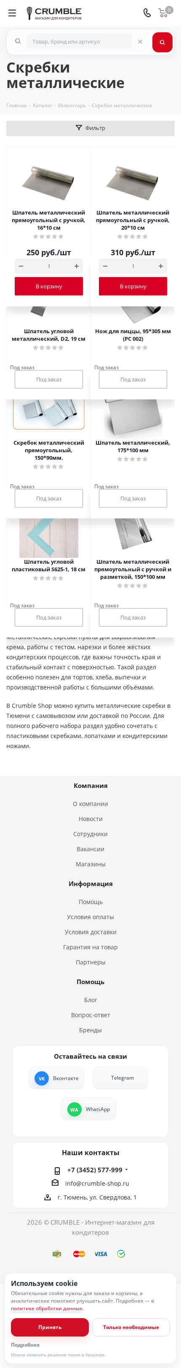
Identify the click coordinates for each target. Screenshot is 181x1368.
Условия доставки (91, 932)
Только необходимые (131, 1327)
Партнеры (91, 962)
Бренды (90, 1030)
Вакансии (90, 849)
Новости (91, 819)
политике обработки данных (46, 1308)
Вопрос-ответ (90, 1015)
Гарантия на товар (90, 947)
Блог (90, 1000)
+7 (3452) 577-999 (94, 1170)
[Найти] (162, 42)
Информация (91, 883)
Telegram (122, 1077)
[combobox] (79, 41)
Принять (49, 1327)
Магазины (91, 864)
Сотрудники (90, 834)
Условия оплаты (90, 917)
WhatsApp (98, 1109)
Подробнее (25, 1345)
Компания (91, 785)
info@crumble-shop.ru (97, 1183)
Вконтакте (66, 1078)
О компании (90, 804)
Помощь (91, 902)
